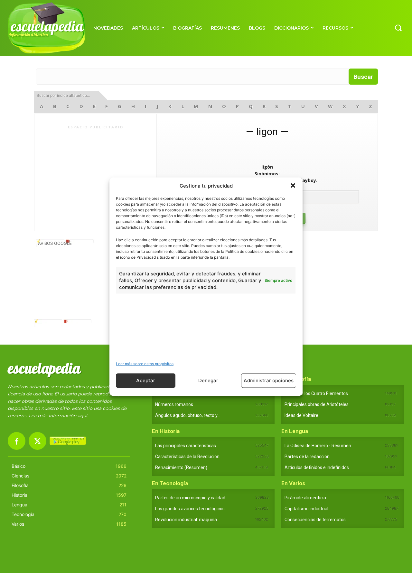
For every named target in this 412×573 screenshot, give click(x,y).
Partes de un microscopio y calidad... (191, 497)
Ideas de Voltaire (301, 415)
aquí (82, 416)
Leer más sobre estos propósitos (144, 363)
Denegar (208, 380)
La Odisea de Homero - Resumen (318, 445)
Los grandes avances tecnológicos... (191, 508)
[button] (293, 185)
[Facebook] (16, 441)
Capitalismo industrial (306, 508)
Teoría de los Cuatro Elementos (316, 393)
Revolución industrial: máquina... (187, 519)
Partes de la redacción (307, 456)
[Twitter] (37, 441)
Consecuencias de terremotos (315, 519)
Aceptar (145, 380)
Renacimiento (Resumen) (181, 467)
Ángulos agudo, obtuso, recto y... (187, 415)
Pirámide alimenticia (305, 497)
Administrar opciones (269, 380)
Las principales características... (187, 445)
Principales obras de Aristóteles (317, 404)
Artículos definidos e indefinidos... (318, 467)
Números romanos (174, 404)
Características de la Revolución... (188, 456)
